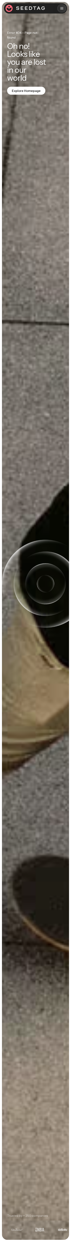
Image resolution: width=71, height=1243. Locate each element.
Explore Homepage (26, 91)
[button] (61, 8)
